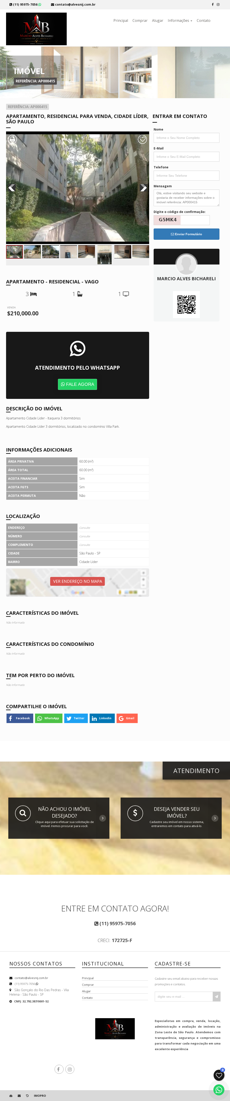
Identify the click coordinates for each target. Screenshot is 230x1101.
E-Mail (159, 148)
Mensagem (163, 186)
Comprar (140, 20)
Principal (120, 20)
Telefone (161, 167)
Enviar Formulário (188, 234)
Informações (179, 20)
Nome (158, 129)
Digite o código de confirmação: (180, 212)
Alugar (157, 20)
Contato (203, 20)
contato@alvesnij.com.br (31, 978)
